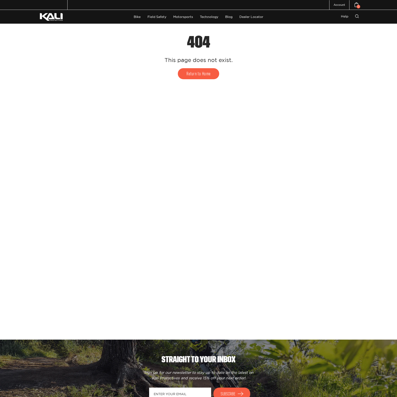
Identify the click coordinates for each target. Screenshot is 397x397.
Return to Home (198, 74)
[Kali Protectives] (52, 17)
